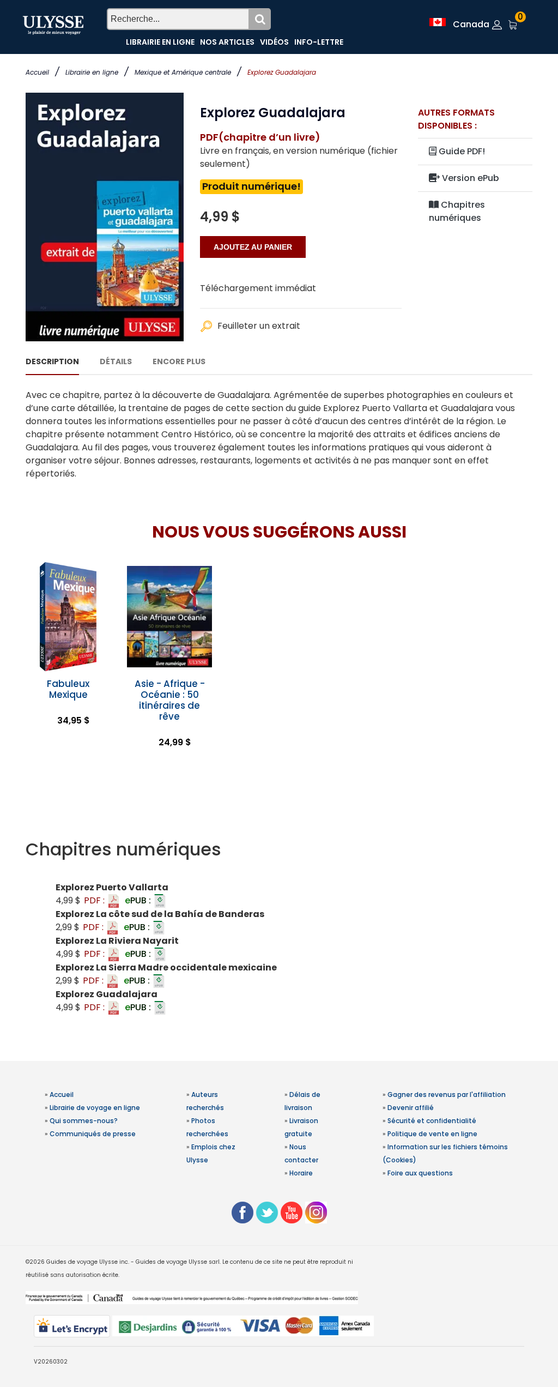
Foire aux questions (420, 1173)
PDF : (95, 900)
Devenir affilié (410, 1107)
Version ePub (469, 178)
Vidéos (274, 42)
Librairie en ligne (91, 72)
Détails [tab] (116, 361)
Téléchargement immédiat (258, 288)
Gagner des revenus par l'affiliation (446, 1094)
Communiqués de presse (93, 1133)
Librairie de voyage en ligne (95, 1107)
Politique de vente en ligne (432, 1133)
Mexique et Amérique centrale (183, 72)
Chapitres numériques (457, 211)
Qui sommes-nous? (84, 1120)
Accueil (37, 72)
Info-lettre (318, 42)
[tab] (279, 849)
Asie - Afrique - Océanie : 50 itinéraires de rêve (170, 700)
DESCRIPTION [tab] (52, 361)
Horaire (301, 1173)
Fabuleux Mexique (68, 689)
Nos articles (227, 42)
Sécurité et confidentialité (431, 1120)
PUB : (139, 900)
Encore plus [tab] (179, 361)
